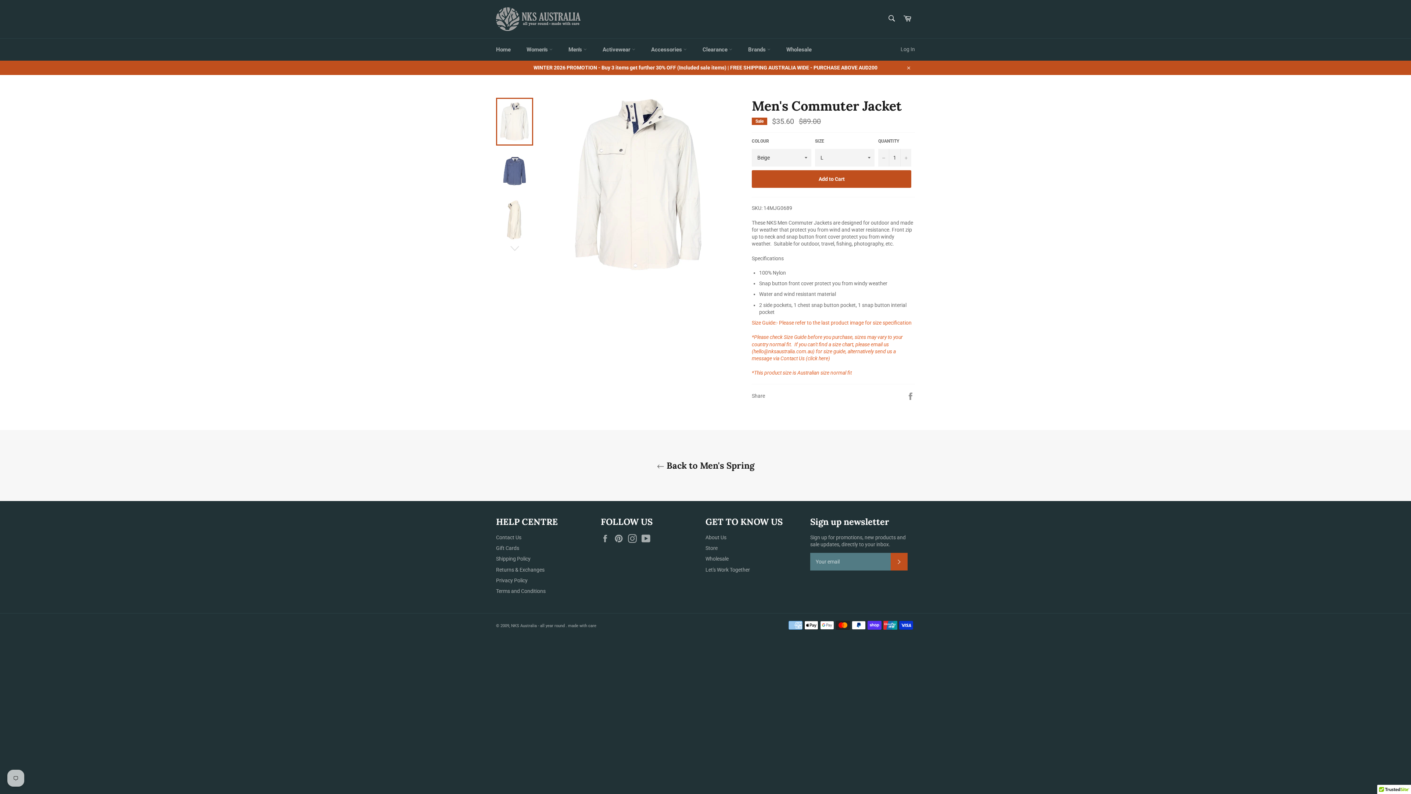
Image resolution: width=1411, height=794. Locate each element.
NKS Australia (524, 625)
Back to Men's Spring (709, 465)
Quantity (888, 141)
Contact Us (508, 537)
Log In (908, 49)
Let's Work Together (728, 570)
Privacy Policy (512, 580)
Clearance (716, 49)
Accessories (667, 49)
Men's (576, 49)
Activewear (617, 49)
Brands (757, 49)
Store (712, 548)
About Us (716, 537)
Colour (760, 141)
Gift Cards (507, 548)
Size (819, 141)
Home (503, 49)
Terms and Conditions (521, 591)
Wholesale (799, 49)
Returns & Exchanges (520, 570)
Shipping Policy (513, 559)
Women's (538, 49)
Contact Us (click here (804, 358)
